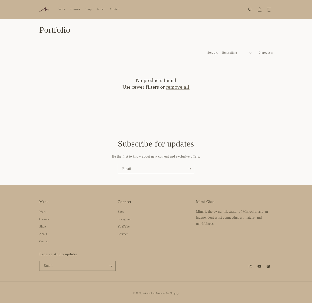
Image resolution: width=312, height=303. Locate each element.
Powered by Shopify (167, 293)
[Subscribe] (189, 169)
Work (42, 211)
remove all (178, 87)
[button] (250, 9)
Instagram (124, 219)
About (43, 234)
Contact (44, 241)
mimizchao (149, 293)
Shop (42, 226)
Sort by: (212, 52)
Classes (44, 219)
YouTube (123, 226)
